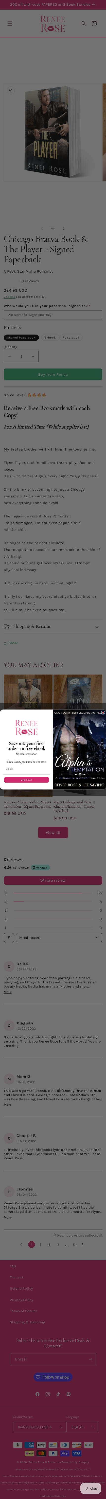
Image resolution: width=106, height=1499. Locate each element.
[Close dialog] (103, 712)
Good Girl (26, 780)
